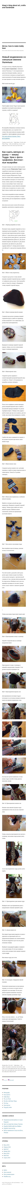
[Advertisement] (14, 27)
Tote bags (6, 1103)
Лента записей (7, 1172)
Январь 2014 (7, 1151)
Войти (5, 1170)
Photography (7, 1092)
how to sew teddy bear (9, 1070)
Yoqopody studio (8, 1107)
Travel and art (7, 1105)
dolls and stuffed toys (14, 144)
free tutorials (19, 1067)
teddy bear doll (12, 1071)
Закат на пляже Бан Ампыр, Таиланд (13, 1124)
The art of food (7, 1099)
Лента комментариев (9, 1174)
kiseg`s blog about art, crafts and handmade (14, 6)
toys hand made (18, 145)
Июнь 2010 (6, 1153)
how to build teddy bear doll (11, 1068)
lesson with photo (18, 1070)
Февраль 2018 (7, 1147)
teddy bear (6, 1071)
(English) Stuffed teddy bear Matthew (12, 1126)
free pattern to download (11, 1067)
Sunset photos (7, 1094)
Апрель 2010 (7, 1157)
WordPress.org (7, 1176)
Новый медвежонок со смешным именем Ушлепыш (14, 59)
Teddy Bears (16, 142)
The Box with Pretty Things (10, 1101)
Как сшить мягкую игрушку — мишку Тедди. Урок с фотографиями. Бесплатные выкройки (13, 157)
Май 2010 (6, 1155)
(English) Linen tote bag (9, 1128)
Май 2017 (6, 1149)
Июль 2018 (6, 1145)
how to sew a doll (11, 145)
